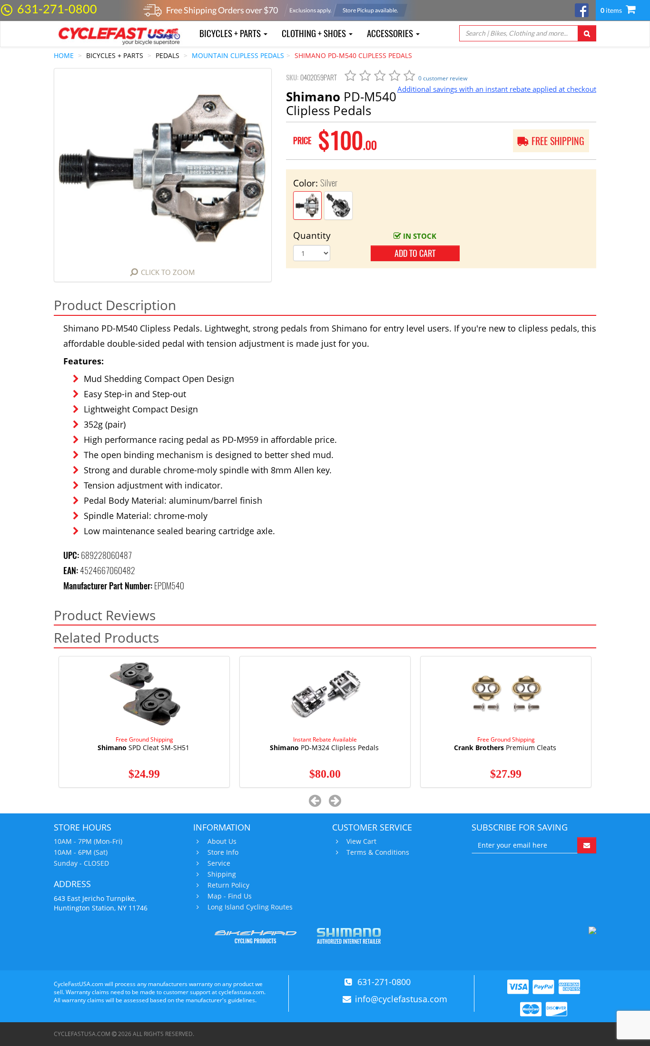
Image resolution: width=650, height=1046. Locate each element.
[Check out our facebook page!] (582, 9)
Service (218, 863)
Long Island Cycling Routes (250, 907)
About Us (221, 841)
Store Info (222, 852)
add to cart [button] (414, 253)
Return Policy (228, 885)
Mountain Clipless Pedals (238, 55)
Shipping (221, 874)
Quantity (312, 235)
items (612, 10)
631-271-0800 (57, 8)
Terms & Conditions (377, 852)
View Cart (361, 841)
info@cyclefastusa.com (401, 999)
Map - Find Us (229, 896)
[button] (315, 800)
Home (64, 55)
